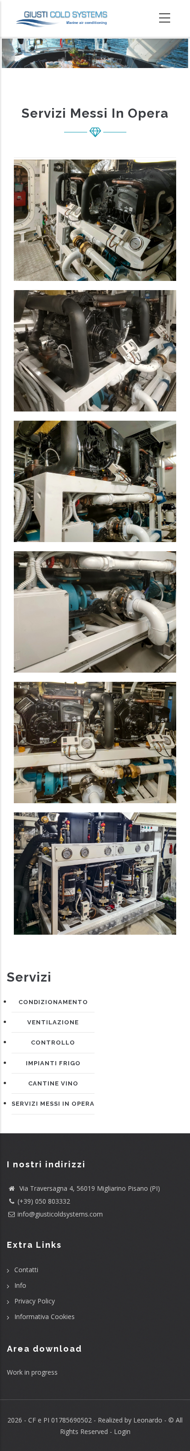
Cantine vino (53, 1083)
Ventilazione (53, 1022)
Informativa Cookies (44, 1316)
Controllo (53, 1042)
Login (122, 1431)
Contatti (26, 1269)
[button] (95, 224)
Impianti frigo (53, 1063)
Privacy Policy (34, 1301)
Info (20, 1285)
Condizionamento (53, 1002)
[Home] (63, 18)
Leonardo (146, 1420)
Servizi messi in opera (53, 1103)
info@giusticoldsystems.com (60, 1214)
